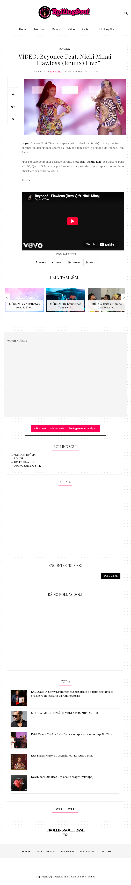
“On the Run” (94, 161)
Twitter (105, 851)
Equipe (26, 851)
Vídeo (71, 29)
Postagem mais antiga (82, 428)
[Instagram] (6, 12)
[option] (24, 302)
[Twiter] (12, 12)
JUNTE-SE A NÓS (24, 462)
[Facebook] (18, 12)
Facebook (67, 851)
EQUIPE (19, 458)
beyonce (64, 49)
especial (80, 161)
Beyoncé (27, 143)
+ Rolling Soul (107, 29)
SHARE (42, 262)
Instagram (87, 851)
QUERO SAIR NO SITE (27, 465)
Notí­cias (39, 29)
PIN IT (92, 262)
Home (23, 29)
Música (56, 29)
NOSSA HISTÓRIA (24, 454)
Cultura (86, 29)
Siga (65, 834)
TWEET (59, 262)
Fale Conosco (46, 851)
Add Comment (90, 71)
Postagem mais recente (50, 428)
